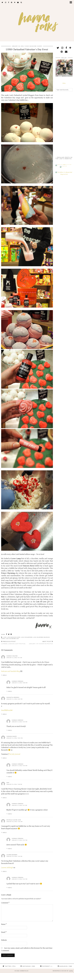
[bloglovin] (14, 2)
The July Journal (14, 754)
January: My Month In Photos (41, 642)
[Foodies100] (63, 166)
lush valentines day (12, 638)
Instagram (28, 966)
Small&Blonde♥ (6, 710)
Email (4, 932)
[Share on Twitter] (9, 634)
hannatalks (24, 970)
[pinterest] (11, 2)
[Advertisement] (64, 124)
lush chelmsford (26, 637)
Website (4, 940)
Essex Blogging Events (33, 46)
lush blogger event (13, 637)
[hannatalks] (37, 21)
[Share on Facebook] (7, 634)
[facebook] (8, 2)
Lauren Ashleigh (7, 868)
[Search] (21, 2)
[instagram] (5, 2)
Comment (5, 903)
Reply (5, 675)
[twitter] (2, 2)
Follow (64, 83)
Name (4, 924)
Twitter (10, 966)
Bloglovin (65, 966)
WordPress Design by (63, 970)
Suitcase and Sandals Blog (10, 671)
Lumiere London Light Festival (13, 642)
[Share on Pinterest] (11, 634)
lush (4, 637)
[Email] (18, 2)
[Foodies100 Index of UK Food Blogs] (63, 164)
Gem (7, 782)
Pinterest (47, 966)
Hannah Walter (12, 656)
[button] (71, 2)
